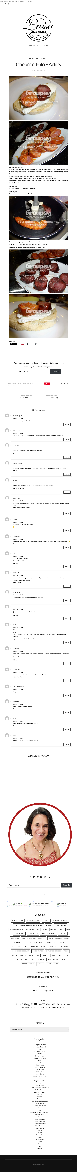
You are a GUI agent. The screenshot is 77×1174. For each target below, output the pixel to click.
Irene (14, 718)
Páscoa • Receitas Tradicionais (39, 1112)
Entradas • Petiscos (38, 58)
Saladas (40, 964)
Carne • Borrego (40, 1067)
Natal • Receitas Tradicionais (39, 1101)
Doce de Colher (40, 1085)
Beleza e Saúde (40, 1056)
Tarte (39, 1144)
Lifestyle (39, 1094)
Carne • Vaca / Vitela (39, 1076)
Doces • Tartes (37, 951)
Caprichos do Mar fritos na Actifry (43, 977)
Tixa (14, 553)
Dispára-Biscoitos (20, 942)
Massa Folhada (34, 955)
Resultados (39, 1135)
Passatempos (39, 1114)
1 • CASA (48, 925)
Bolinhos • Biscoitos (40, 1058)
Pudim (40, 1130)
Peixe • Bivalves (40, 1121)
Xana (14, 735)
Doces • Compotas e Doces (59, 946)
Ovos (60, 955)
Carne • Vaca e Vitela (48, 933)
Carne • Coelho (39, 1072)
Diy (40, 1083)
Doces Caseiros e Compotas (40, 1087)
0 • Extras (46, 921)
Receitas (39, 1132)
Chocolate (62, 933)
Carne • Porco (33, 933)
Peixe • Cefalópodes (37, 959)
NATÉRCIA (16, 430)
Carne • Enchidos (12, 383)
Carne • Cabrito (39, 1069)
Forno (66, 951)
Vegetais (39, 1148)
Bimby (61, 929)
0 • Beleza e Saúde (33, 921)
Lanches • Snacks (39, 1092)
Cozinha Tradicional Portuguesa (24, 383)
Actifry (32, 178)
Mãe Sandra (16, 701)
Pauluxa (15, 625)
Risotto (40, 1137)
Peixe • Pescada (53, 959)
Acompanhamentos (16, 929)
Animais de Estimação (40, 1047)
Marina (15, 519)
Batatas (53, 929)
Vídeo (56, 964)
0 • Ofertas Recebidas (60, 921)
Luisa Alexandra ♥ (18, 687)
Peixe (67, 955)
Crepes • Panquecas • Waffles (58, 938)
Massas (45, 955)
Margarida (16, 648)
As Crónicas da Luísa (39, 1051)
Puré (63, 959)
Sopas (49, 964)
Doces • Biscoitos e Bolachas (40, 942)
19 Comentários (12, 385)
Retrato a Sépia (17, 463)
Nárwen (15, 607)
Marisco (23, 955)
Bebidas (39, 1054)
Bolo (39, 1060)
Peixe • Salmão (39, 1128)
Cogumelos (15, 938)
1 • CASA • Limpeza (60, 925)
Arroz (45, 929)
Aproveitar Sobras (32, 929)
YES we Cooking (18, 573)
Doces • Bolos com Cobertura (35, 946)
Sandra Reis (16, 670)
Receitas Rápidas (28, 964)
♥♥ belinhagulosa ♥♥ (19, 416)
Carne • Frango (19, 933)
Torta (39, 1146)
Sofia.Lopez (16, 536)
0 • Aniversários (17, 921)
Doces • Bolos (17, 946)
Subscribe (55, 371)
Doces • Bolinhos (60, 942)
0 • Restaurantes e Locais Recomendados (28, 925)
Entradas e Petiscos (53, 951)
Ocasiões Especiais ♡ (40, 1103)
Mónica (15, 480)
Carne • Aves (40, 1065)
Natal (53, 955)
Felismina (16, 445)
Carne (68, 929)
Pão (39, 1110)
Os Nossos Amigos (40, 1105)
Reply (67, 424)
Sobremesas (40, 1139)
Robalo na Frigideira (43, 990)
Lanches (14, 955)
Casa (43, 1000)
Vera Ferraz (16, 592)
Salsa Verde (16, 498)
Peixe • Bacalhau (21, 959)
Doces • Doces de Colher (20, 951)
